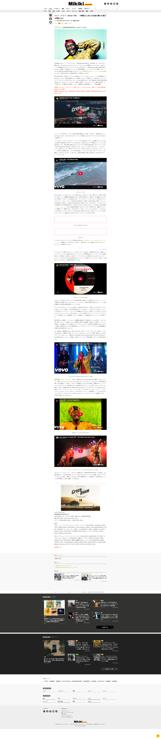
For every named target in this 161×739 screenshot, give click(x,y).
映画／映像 (81, 11)
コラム (50, 8)
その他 (91, 11)
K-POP (58, 11)
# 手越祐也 (108, 681)
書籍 (87, 11)
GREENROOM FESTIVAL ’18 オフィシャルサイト (67, 567)
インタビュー (57, 8)
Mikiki (55, 592)
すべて (45, 11)
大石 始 (57, 25)
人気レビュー (87, 8)
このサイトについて (65, 710)
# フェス (79, 27)
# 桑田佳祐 (52, 681)
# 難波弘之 (58, 681)
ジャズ (68, 11)
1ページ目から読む (103, 249)
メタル (63, 11)
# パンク (84, 27)
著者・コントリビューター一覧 (67, 712)
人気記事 (80, 8)
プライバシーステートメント (66, 715)
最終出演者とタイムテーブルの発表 (94, 71)
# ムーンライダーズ (66, 681)
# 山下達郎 (94, 681)
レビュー (68, 8)
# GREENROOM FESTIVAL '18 (69, 27)
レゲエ (62, 23)
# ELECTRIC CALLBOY (77, 681)
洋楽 (54, 11)
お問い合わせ (63, 713)
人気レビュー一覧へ (109, 669)
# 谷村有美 (114, 681)
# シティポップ (101, 681)
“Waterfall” (102, 311)
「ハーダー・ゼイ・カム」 (60, 207)
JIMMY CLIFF (58, 558)
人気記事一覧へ (105, 627)
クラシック (74, 11)
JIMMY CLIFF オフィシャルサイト (63, 565)
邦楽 (50, 11)
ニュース (74, 8)
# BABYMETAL (87, 681)
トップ (45, 8)
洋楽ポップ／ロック (68, 23)
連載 (63, 8)
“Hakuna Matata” (66, 381)
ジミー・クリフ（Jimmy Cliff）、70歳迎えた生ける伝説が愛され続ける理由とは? (90, 592)
